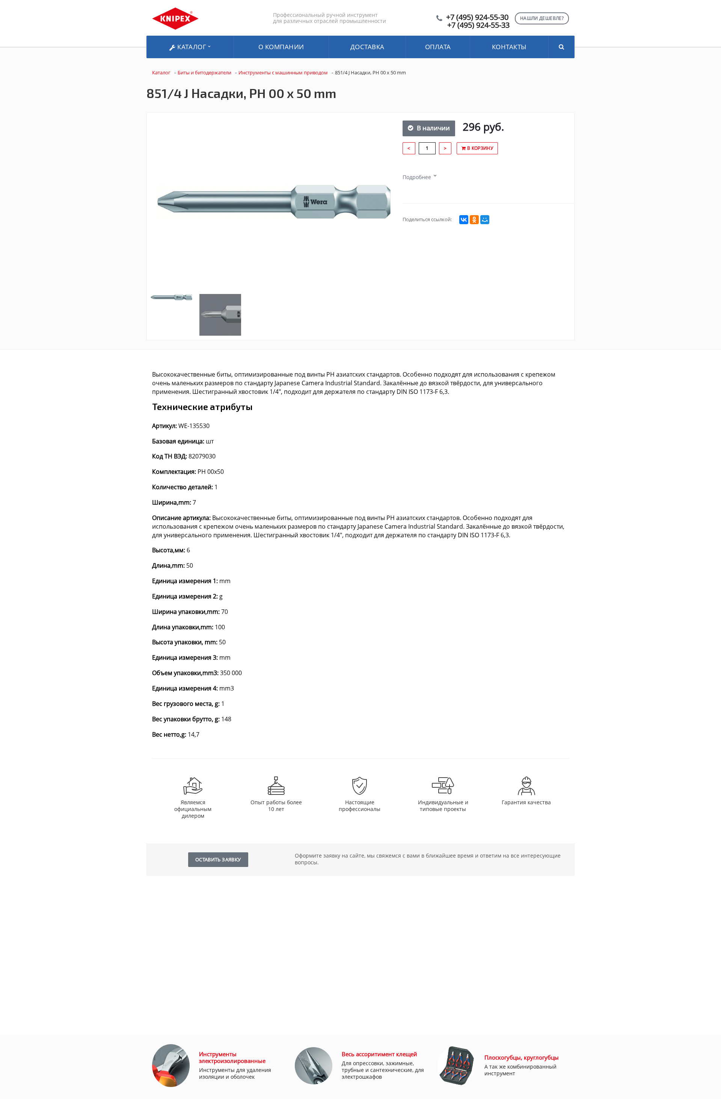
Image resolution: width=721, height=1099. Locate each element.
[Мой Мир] (484, 219)
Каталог (192, 46)
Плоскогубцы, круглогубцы (521, 1057)
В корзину (479, 148)
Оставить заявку (218, 859)
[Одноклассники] (474, 219)
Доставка (367, 46)
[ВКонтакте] (463, 219)
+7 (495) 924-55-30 (477, 17)
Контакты (509, 46)
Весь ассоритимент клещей (379, 1054)
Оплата (438, 46)
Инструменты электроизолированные (232, 1057)
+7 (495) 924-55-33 (478, 25)
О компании (281, 46)
